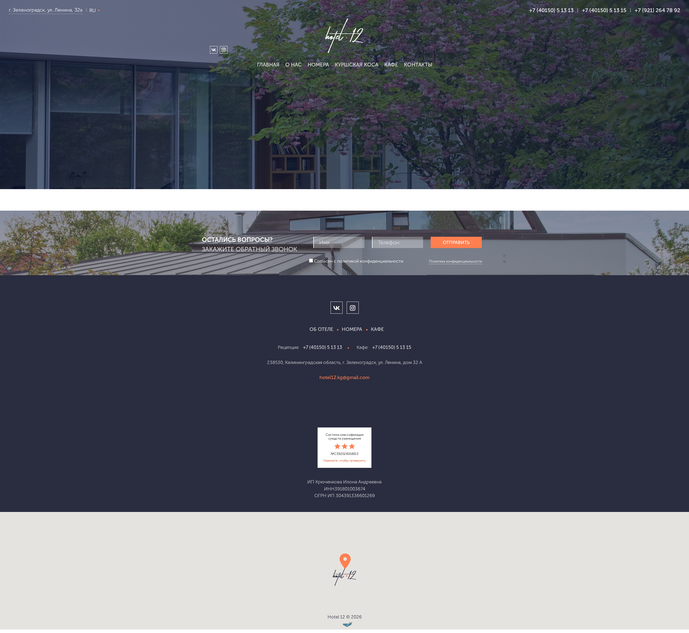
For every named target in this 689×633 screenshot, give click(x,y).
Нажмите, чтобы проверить (344, 460)
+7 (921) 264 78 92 (657, 10)
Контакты (418, 65)
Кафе (391, 65)
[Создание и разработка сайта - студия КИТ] (344, 625)
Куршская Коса (356, 65)
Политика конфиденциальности (455, 261)
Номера (318, 65)
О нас (293, 65)
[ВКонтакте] (214, 50)
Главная (268, 65)
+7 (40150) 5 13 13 (322, 347)
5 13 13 (551, 10)
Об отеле (321, 329)
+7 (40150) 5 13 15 (604, 10)
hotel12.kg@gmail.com (344, 377)
